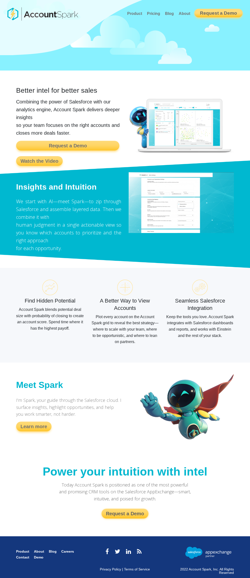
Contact (22, 557)
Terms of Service (137, 569)
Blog (169, 13)
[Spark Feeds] (139, 551)
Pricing (153, 13)
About (184, 13)
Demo (38, 557)
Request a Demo (218, 13)
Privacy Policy (110, 569)
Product (134, 13)
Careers (67, 551)
